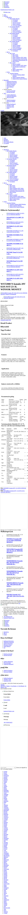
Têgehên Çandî (10, 105)
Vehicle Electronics (11, 84)
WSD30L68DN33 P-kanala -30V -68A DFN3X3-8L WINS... (15, 584)
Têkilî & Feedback (11, 100)
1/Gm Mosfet (13, 686)
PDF (10, 320)
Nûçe (5, 93)
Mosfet (8, 686)
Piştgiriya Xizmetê (11, 90)
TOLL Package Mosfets (15, 49)
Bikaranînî (6, 80)
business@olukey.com (9, 618)
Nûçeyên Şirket (10, 97)
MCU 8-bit (12, 53)
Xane (5, 14)
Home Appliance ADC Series (20, 57)
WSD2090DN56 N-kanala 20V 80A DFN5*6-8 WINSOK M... (15, 572)
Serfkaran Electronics (12, 81)
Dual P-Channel (16, 24)
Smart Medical (10, 86)
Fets (5, 687)
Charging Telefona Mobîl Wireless (18, 204)
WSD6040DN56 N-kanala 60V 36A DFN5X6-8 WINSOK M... (15, 562)
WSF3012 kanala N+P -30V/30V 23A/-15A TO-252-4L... (15, 596)
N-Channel (15, 20)
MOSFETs (9, 17)
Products (6, 16)
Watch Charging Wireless (18, 77)
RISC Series (15, 56)
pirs (19, 603)
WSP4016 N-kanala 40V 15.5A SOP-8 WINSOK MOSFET (14, 540)
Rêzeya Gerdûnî (16, 64)
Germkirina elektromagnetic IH (20, 60)
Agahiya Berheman (11, 94)
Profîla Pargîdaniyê (11, 104)
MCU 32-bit (12, 62)
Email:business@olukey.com (7, 9)
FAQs (8, 108)
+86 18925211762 (8, 616)
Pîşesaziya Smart (10, 85)
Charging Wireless (14, 73)
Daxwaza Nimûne (11, 101)
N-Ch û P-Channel (17, 25)
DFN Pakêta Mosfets (14, 18)
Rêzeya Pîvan (16, 61)
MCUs (8, 52)
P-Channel (15, 21)
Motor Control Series (17, 69)
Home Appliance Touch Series (20, 58)
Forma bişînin (7, 700)
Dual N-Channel (16, 22)
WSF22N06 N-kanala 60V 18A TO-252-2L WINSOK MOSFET (15, 550)
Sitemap (2, 684)
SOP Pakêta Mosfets (14, 33)
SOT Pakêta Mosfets (14, 41)
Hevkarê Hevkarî (11, 92)
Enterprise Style (10, 106)
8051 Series (15, 54)
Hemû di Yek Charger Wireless (20, 78)
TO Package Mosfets (14, 26)
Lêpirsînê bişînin (4, 320)
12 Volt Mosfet (20, 686)
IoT (7, 88)
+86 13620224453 (8, 722)
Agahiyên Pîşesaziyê (11, 96)
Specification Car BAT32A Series (17, 197)
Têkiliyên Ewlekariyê (12, 82)
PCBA (8, 72)
